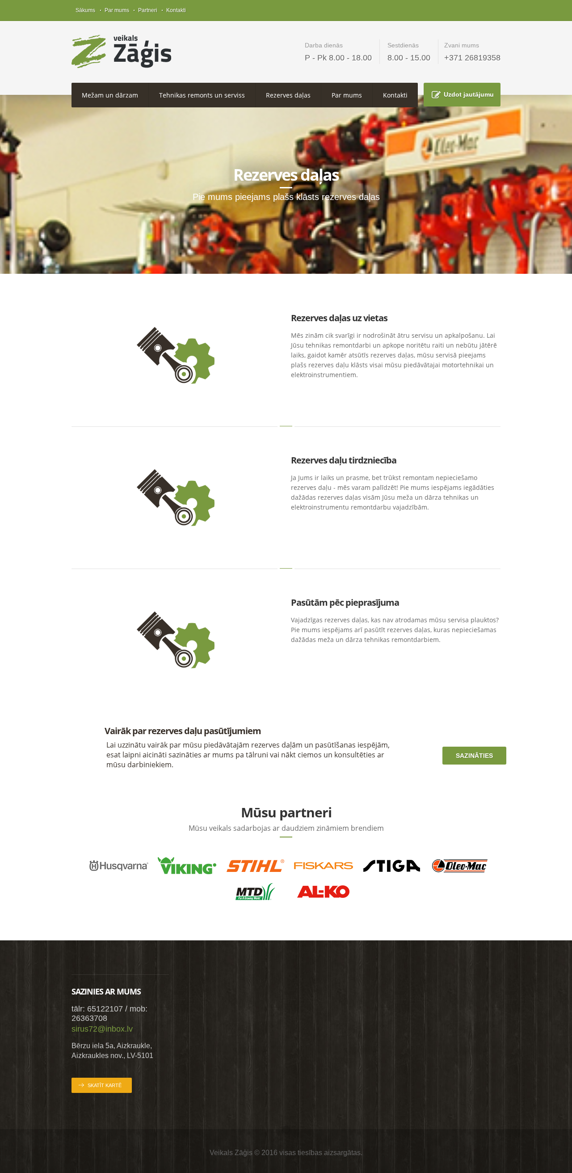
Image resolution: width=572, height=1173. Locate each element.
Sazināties (474, 755)
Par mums (117, 10)
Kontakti (176, 10)
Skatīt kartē (105, 1085)
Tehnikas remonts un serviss (202, 95)
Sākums (85, 10)
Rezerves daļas (288, 95)
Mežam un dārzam (110, 95)
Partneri (147, 10)
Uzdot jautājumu (469, 94)
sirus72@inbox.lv (102, 1028)
